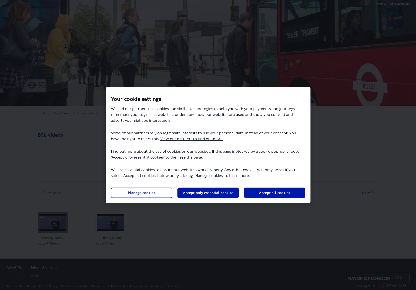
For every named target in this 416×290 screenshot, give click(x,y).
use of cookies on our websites (182, 151)
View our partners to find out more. (191, 139)
